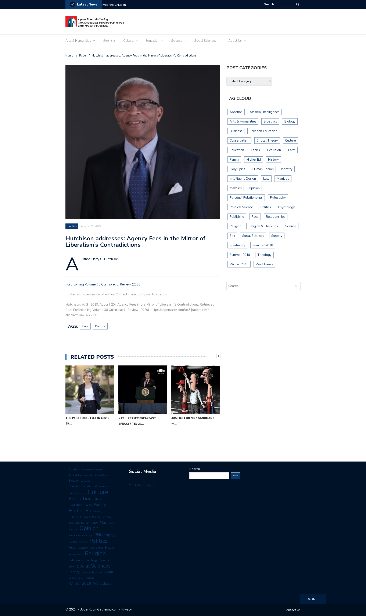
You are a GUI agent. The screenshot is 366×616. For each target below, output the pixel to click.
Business (109, 40)
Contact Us (292, 610)
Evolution (274, 150)
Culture (128, 41)
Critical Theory (267, 140)
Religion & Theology (263, 226)
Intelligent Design (243, 178)
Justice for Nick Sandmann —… (140, 420)
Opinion (254, 188)
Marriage (283, 178)
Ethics (255, 150)
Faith (291, 150)
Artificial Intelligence (265, 112)
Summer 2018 (262, 245)
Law (85, 326)
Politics (72, 226)
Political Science (241, 207)
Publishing (237, 217)
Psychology (286, 207)
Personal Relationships (246, 198)
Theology (264, 255)
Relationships (275, 217)
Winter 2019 (239, 264)
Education (152, 41)
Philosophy (278, 198)
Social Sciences (205, 41)
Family (234, 159)
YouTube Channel (141, 485)
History (273, 159)
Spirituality (237, 245)
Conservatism (239, 140)
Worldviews (264, 264)
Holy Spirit (237, 169)
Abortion (236, 112)
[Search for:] (277, 4)
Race (255, 217)
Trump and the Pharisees (191, 418)
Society (276, 236)
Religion (235, 226)
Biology (289, 121)
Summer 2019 (240, 255)
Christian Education (263, 131)
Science (176, 41)
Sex (232, 236)
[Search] (297, 4)
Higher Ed (253, 159)
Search (194, 469)
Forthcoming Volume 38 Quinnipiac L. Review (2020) (103, 284)
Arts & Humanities (78, 41)
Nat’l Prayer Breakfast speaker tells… (84, 421)
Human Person (263, 169)
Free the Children (114, 5)
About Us (235, 41)
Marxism (236, 188)
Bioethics (270, 121)
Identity (287, 169)
